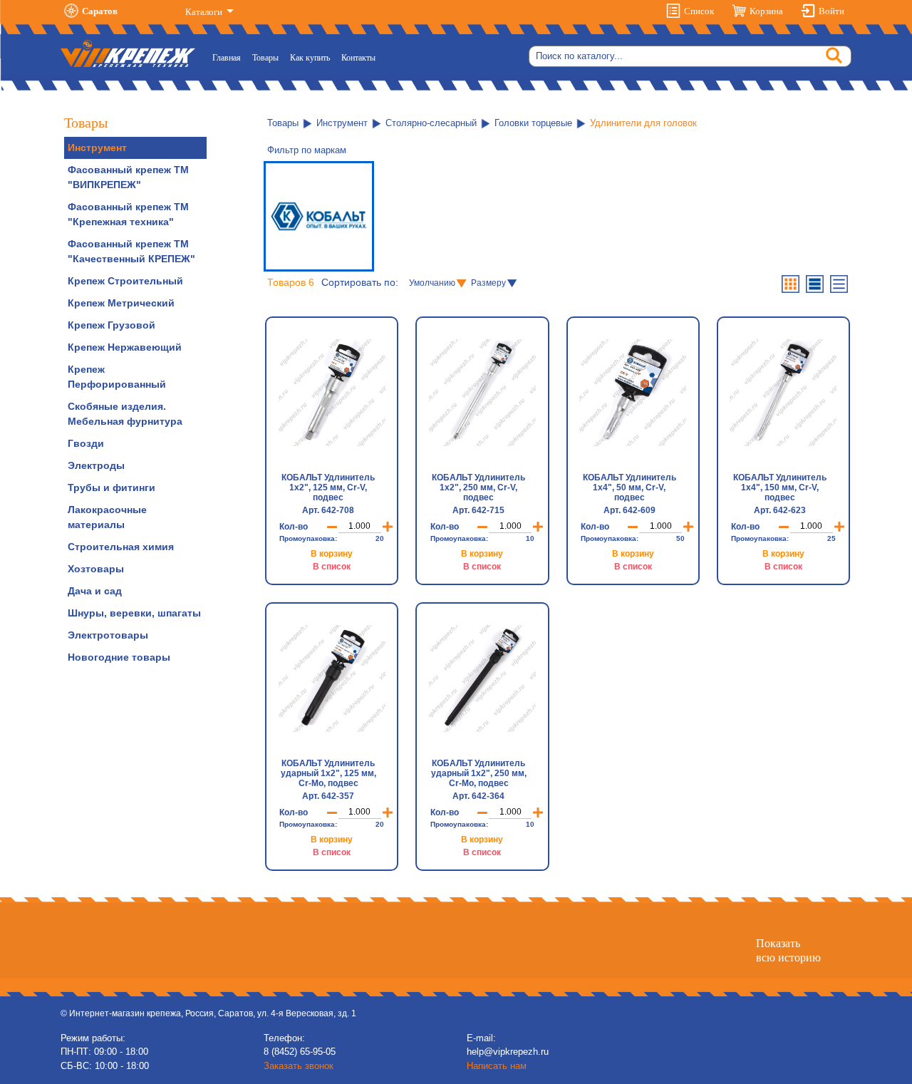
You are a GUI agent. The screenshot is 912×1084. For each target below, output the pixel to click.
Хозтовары (96, 568)
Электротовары (108, 635)
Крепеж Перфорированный (117, 376)
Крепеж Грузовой (111, 325)
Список (699, 11)
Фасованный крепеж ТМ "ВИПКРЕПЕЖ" (128, 177)
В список (332, 567)
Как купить (310, 58)
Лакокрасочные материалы (107, 517)
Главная (229, 57)
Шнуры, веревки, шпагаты (134, 613)
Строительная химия (121, 546)
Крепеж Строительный (125, 281)
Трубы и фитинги (111, 487)
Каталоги (204, 11)
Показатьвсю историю (788, 950)
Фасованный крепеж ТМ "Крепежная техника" (128, 214)
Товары (265, 58)
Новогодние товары (119, 657)
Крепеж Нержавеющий (125, 347)
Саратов (100, 11)
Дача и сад (95, 591)
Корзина (766, 11)
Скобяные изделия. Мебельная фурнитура (125, 414)
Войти (831, 11)
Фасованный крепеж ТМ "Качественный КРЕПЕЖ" (131, 251)
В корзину (332, 554)
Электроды (96, 465)
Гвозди (86, 443)
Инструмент (97, 147)
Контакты (358, 58)
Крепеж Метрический (121, 303)
